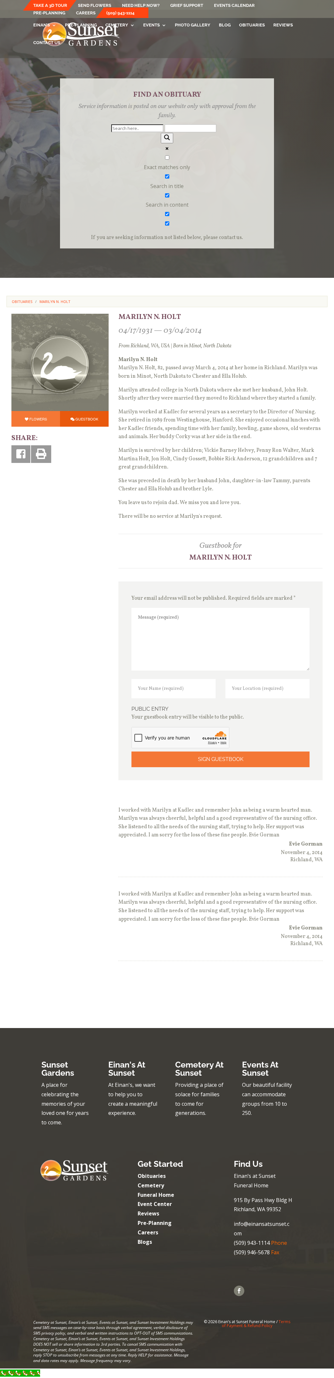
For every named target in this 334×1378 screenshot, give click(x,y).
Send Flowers (94, 5)
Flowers (38, 418)
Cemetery (116, 25)
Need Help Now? (140, 5)
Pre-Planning (49, 13)
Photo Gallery (192, 25)
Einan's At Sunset (126, 1069)
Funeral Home (156, 1194)
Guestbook (86, 418)
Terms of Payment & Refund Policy (256, 1323)
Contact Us (46, 42)
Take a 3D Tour (50, 5)
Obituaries (252, 25)
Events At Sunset (260, 1069)
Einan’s (41, 25)
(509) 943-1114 (120, 13)
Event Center (155, 1204)
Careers (86, 13)
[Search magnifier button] (167, 138)
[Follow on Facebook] (239, 1291)
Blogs (145, 1241)
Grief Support (186, 5)
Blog (225, 25)
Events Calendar (234, 5)
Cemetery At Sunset (199, 1069)
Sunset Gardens (57, 1069)
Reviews (283, 25)
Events (151, 25)
